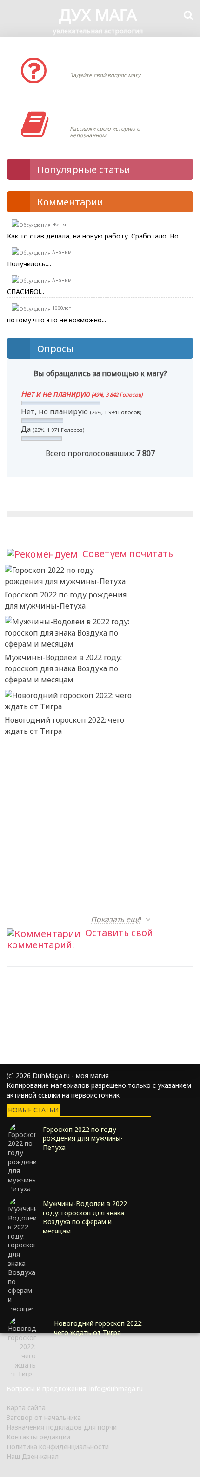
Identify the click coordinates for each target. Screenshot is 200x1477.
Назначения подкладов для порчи (62, 1427)
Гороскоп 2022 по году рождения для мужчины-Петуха (66, 600)
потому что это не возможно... (56, 319)
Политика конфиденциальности (58, 1446)
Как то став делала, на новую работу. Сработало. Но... (95, 235)
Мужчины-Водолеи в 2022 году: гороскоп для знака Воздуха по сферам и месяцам (63, 668)
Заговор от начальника (44, 1417)
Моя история (97, 115)
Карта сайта (26, 1407)
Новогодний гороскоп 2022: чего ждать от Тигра (64, 725)
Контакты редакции (38, 1436)
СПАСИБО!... (25, 291)
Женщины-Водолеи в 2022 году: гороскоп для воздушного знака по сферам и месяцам (64, 793)
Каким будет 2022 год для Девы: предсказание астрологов (64, 850)
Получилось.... (29, 263)
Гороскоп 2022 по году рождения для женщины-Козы (66, 902)
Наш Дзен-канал (33, 1456)
